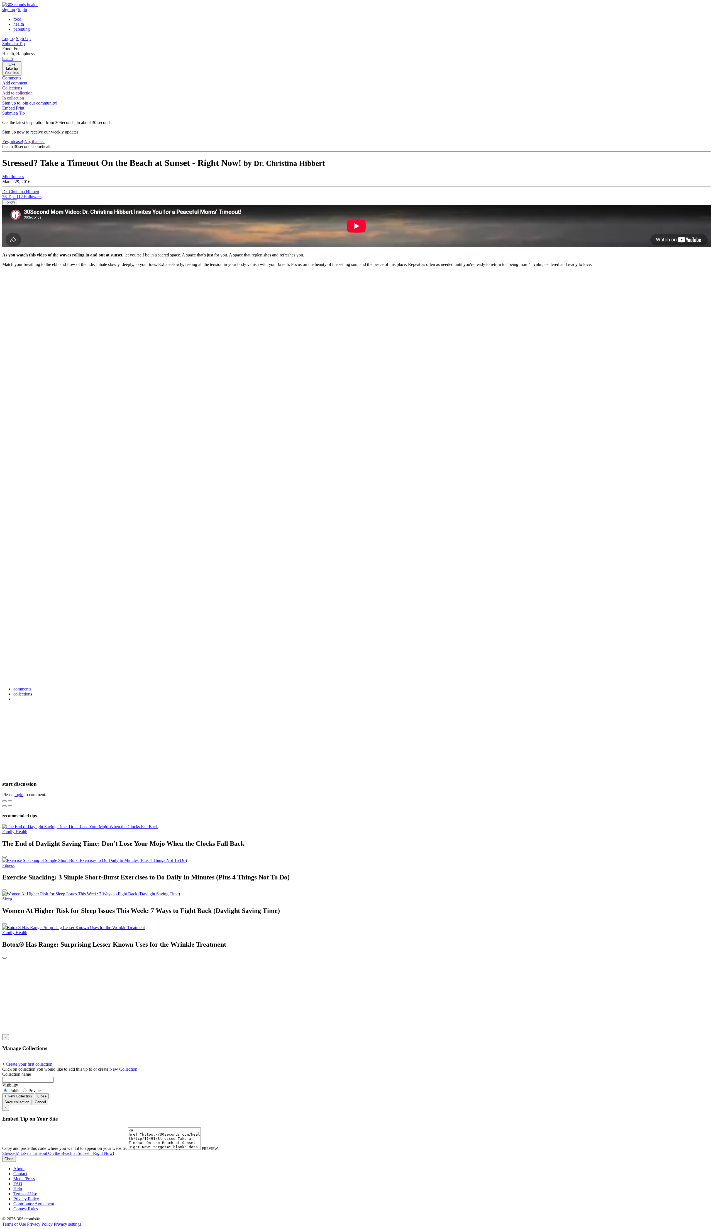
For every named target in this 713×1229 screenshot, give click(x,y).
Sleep (7, 898)
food (17, 19)
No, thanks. (34, 141)
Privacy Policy (26, 1198)
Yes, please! (12, 141)
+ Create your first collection (27, 1064)
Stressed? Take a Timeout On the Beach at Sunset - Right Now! (58, 1153)
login (22, 9)
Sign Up (23, 38)
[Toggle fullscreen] (10, 801)
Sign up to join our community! (29, 103)
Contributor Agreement (33, 1203)
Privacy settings (67, 1224)
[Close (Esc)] (4, 801)
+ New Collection (18, 1096)
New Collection (123, 1069)
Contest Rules (25, 1208)
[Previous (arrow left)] (4, 806)
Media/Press (24, 1178)
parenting (21, 29)
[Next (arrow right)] (10, 806)
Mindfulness (13, 176)
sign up (8, 9)
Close (42, 1096)
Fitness (8, 865)
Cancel (40, 1102)
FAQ (17, 1183)
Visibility (10, 1085)
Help (17, 1188)
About (19, 1168)
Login (7, 38)
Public (14, 1090)
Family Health (14, 831)
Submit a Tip (13, 43)
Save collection (16, 1102)
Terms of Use (25, 1193)
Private (34, 1090)
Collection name (16, 1074)
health (18, 24)
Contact (20, 1173)
